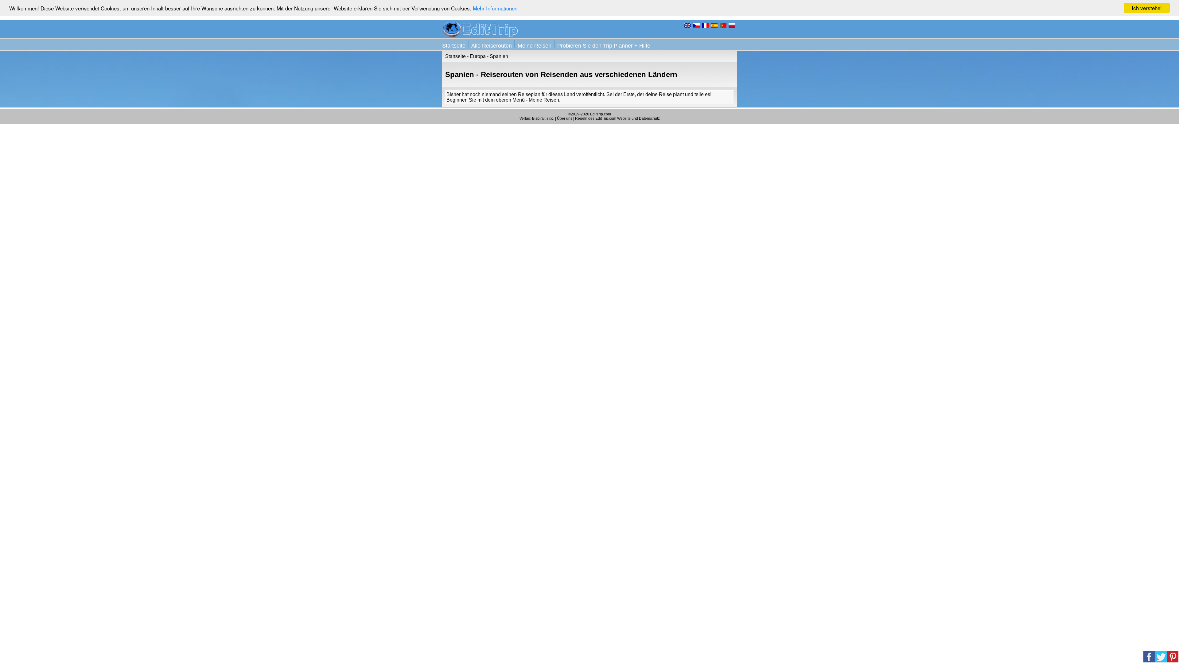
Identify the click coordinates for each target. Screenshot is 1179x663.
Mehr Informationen (495, 8)
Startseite (453, 46)
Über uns (564, 118)
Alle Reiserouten (491, 46)
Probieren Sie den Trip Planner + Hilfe (603, 46)
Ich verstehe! (1147, 8)
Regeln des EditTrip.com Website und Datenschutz (617, 118)
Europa (478, 56)
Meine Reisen (534, 46)
